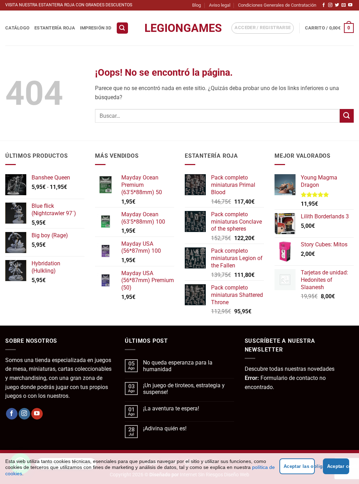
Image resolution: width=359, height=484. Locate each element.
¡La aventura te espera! (171, 408)
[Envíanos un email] (343, 5)
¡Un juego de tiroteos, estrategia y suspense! (184, 388)
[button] (122, 28)
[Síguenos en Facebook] (323, 5)
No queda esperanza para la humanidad (177, 366)
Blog (196, 5)
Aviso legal (219, 5)
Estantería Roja (54, 27)
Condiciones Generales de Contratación (277, 5)
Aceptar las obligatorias (299, 466)
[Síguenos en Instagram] (330, 5)
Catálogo (17, 27)
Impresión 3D (95, 27)
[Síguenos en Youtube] (350, 5)
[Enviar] (347, 116)
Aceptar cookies (338, 466)
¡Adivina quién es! (165, 428)
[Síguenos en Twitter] (337, 5)
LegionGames (179, 28)
